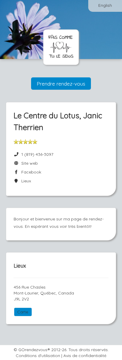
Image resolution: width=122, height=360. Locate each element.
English (105, 5)
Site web (28, 163)
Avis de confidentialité (84, 355)
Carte (22, 312)
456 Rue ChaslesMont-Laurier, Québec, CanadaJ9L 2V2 (44, 293)
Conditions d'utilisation (38, 355)
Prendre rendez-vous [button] (61, 83)
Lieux (25, 181)
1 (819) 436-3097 (37, 154)
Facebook (30, 172)
